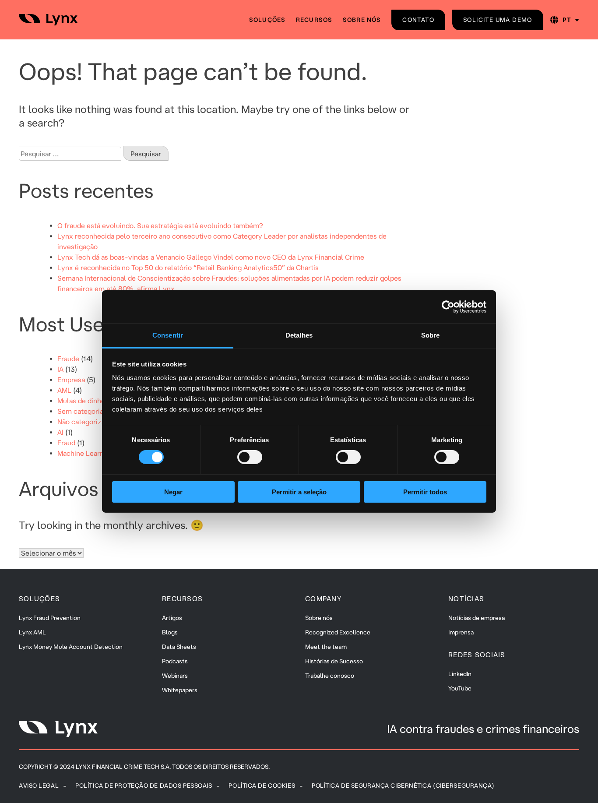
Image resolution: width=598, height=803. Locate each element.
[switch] (249, 457)
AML (64, 390)
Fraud (66, 443)
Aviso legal (39, 785)
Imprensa (461, 632)
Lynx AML (32, 632)
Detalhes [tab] (299, 335)
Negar (173, 492)
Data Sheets (179, 646)
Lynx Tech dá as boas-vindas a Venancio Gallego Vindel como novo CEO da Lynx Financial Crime (210, 257)
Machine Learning (85, 453)
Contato (418, 19)
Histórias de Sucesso (334, 661)
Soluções (267, 19)
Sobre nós (362, 19)
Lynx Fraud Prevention (50, 617)
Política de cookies (262, 785)
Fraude (68, 359)
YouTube (459, 688)
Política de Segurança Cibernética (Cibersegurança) (403, 785)
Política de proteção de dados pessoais (143, 785)
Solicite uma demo (497, 19)
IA (60, 369)
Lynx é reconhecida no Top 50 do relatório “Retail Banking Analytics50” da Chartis (188, 267)
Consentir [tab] (167, 335)
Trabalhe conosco (329, 675)
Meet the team (326, 646)
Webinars (175, 675)
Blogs (170, 632)
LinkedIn (459, 673)
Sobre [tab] (430, 335)
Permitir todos (425, 492)
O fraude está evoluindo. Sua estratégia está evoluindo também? (160, 225)
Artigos (172, 617)
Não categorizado (85, 422)
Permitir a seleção (299, 492)
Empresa (71, 380)
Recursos (314, 19)
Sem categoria (80, 411)
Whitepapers (179, 690)
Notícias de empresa (476, 617)
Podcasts (175, 661)
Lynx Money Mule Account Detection (71, 646)
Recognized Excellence (337, 632)
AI (60, 432)
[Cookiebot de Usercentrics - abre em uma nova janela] (448, 306)
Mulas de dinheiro (85, 401)
